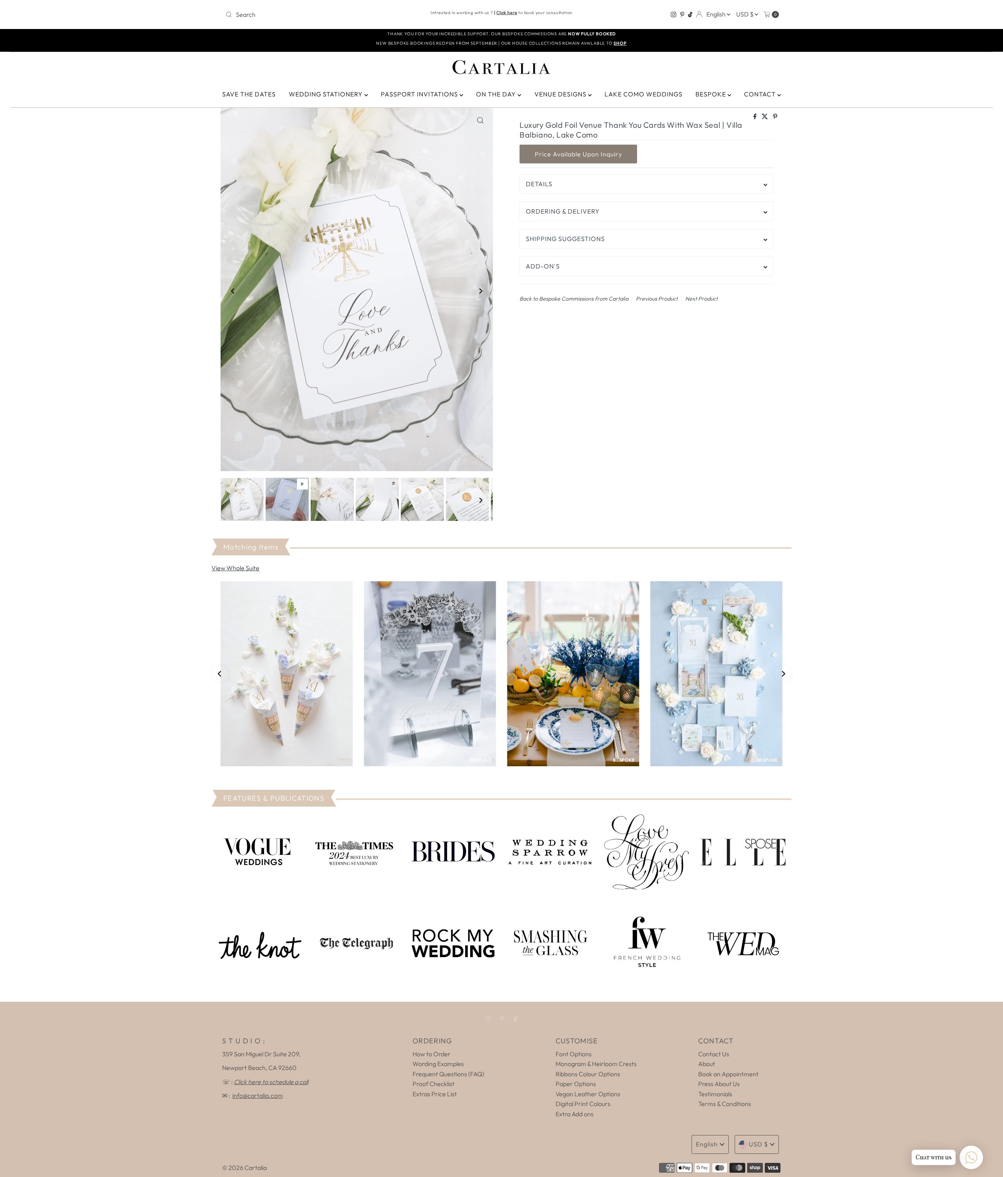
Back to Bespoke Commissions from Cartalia (574, 298)
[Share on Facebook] (755, 117)
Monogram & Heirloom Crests (596, 1064)
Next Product (701, 298)
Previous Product (657, 298)
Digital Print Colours (583, 1104)
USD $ (745, 14)
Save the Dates (249, 94)
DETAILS (539, 184)
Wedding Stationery (326, 94)
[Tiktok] (690, 14)
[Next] (480, 290)
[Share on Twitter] (765, 117)
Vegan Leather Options (588, 1094)
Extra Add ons (575, 1114)
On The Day (497, 94)
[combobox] (313, 14)
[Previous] (233, 290)
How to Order (432, 1054)
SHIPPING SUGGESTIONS (565, 239)
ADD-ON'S (543, 266)
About (706, 1064)
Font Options (574, 1054)
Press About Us (719, 1084)
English (716, 14)
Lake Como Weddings (644, 94)
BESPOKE (711, 94)
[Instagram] (673, 14)
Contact (760, 94)
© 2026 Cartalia (244, 1168)
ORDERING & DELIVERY (563, 211)
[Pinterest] (682, 14)
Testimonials (715, 1094)
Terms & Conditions (724, 1104)
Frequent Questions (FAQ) (448, 1074)
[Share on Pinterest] (775, 117)
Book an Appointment (728, 1074)
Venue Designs (561, 94)
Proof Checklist (433, 1084)
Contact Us (713, 1054)
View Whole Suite (235, 568)
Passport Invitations (420, 94)
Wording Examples (438, 1064)
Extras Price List (435, 1094)
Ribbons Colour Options (588, 1074)
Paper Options (576, 1084)
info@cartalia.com (257, 1095)
